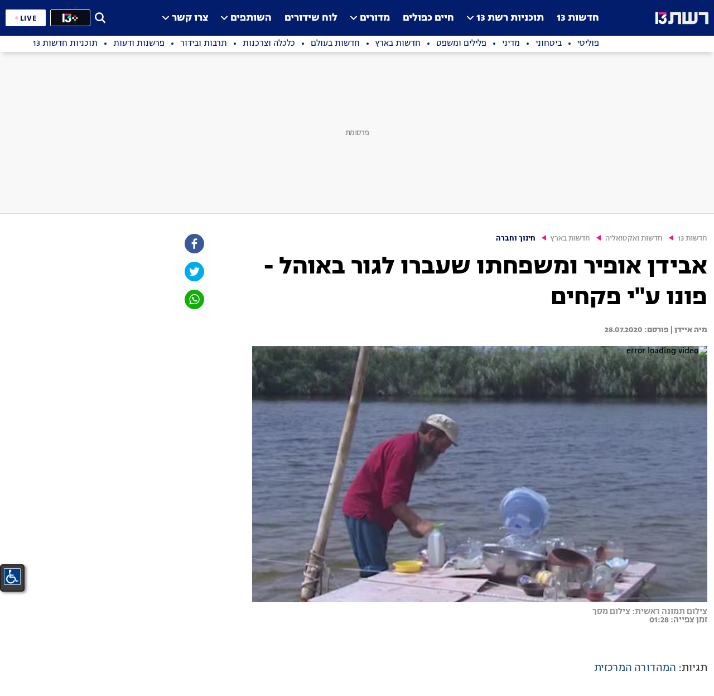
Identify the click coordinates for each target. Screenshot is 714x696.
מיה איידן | (688, 330)
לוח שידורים (310, 18)
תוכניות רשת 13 (510, 18)
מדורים (375, 18)
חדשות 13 (578, 18)
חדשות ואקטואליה (634, 238)
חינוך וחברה (516, 238)
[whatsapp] (193, 299)
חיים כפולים (428, 18)
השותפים (251, 18)
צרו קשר (190, 18)
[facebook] (193, 243)
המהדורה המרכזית (635, 668)
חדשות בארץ (570, 238)
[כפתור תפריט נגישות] (12, 576)
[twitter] (193, 271)
